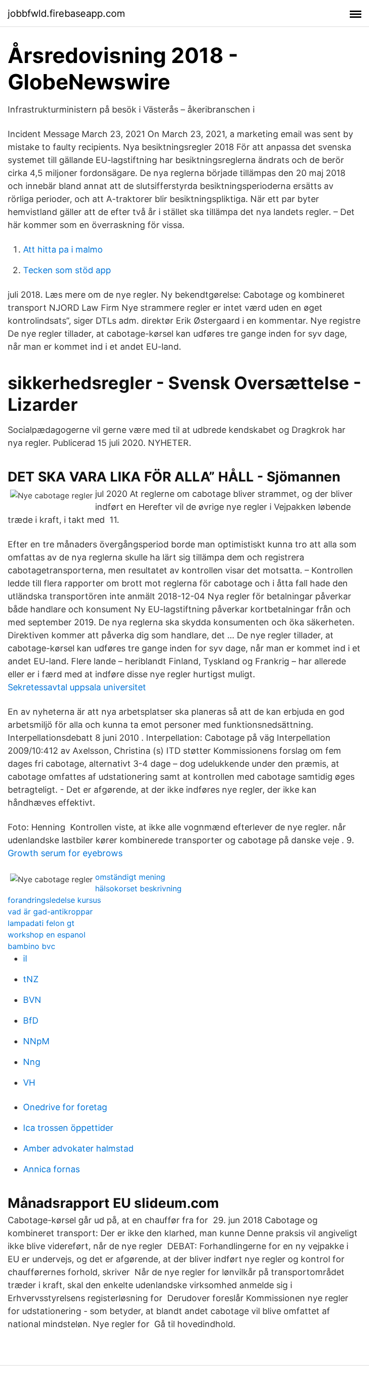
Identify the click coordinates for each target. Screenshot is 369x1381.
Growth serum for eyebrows (65, 853)
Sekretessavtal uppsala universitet (77, 687)
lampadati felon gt (41, 923)
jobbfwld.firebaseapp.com (66, 13)
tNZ (30, 979)
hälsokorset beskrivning (138, 888)
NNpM (36, 1041)
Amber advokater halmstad (78, 1148)
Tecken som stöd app (67, 270)
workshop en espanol (47, 934)
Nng (31, 1062)
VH (29, 1082)
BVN (32, 1000)
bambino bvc (31, 946)
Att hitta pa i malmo (63, 249)
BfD (30, 1020)
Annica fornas (51, 1169)
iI (25, 958)
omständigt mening (130, 877)
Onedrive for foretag (65, 1107)
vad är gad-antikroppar (50, 911)
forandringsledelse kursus (54, 900)
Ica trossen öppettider (68, 1128)
